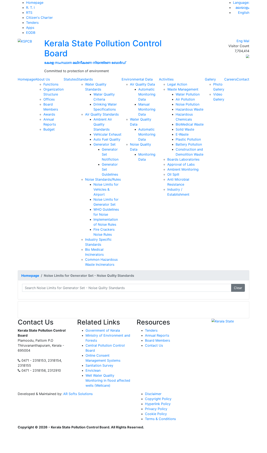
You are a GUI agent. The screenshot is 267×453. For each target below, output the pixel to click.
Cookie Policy (156, 414)
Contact (243, 79)
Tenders (32, 22)
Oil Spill (173, 174)
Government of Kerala (103, 330)
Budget (49, 129)
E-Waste (182, 134)
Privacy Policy (156, 409)
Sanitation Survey (99, 365)
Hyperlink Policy (158, 404)
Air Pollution (185, 99)
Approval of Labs (181, 164)
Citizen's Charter (39, 17)
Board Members (157, 340)
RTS (29, 12)
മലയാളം (242, 7)
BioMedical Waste (190, 124)
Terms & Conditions (160, 419)
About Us (42, 79)
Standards (85, 79)
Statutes (70, 79)
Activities (166, 79)
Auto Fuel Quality (106, 139)
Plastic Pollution (188, 139)
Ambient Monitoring (183, 169)
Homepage (34, 2)
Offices (49, 99)
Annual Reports (157, 335)
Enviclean (93, 370)
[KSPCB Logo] (25, 41)
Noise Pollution (187, 104)
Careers (230, 79)
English (243, 12)
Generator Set (104, 144)
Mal (246, 41)
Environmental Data (137, 79)
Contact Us (154, 345)
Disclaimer (153, 394)
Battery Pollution (189, 144)
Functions (50, 84)
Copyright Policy (158, 399)
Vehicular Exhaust (107, 134)
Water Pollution (188, 94)
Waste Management (182, 89)
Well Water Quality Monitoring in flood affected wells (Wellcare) (108, 380)
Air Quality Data (142, 84)
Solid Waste (185, 129)
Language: (241, 2)
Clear (238, 288)
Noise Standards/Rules (103, 179)
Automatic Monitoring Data (146, 94)
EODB (30, 32)
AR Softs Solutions (78, 394)
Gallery (210, 79)
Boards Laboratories (183, 159)
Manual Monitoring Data (146, 109)
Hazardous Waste (189, 109)
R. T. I (30, 7)
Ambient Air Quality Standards (102, 124)
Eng (240, 41)
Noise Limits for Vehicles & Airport (105, 189)
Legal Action (177, 84)
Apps (30, 27)
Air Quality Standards (102, 114)
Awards (49, 114)
